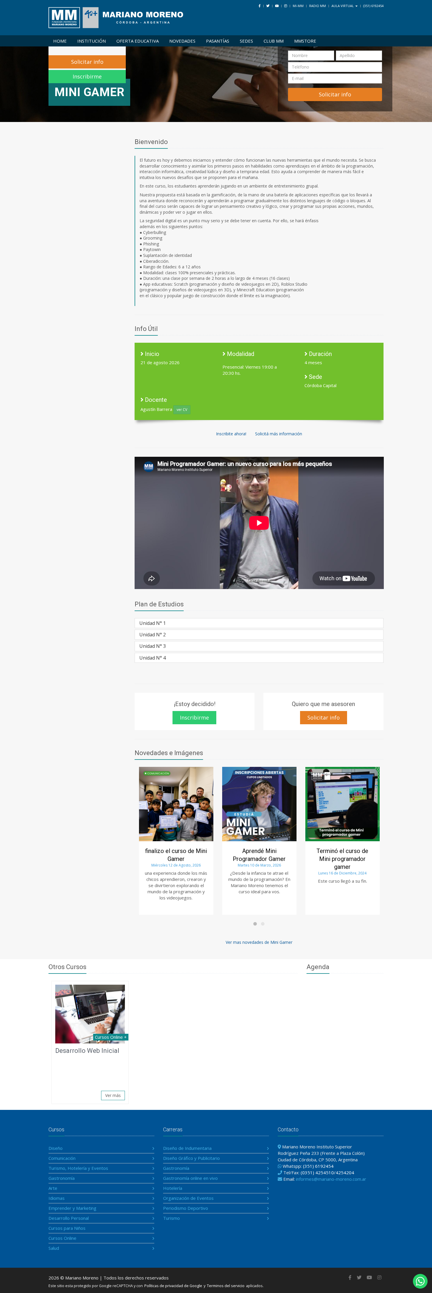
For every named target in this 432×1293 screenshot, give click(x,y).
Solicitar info (87, 61)
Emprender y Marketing (72, 1208)
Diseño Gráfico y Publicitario (191, 1158)
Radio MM (317, 6)
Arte (52, 1188)
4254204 (345, 1172)
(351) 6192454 (373, 6)
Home (60, 41)
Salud (53, 1248)
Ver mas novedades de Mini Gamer (259, 942)
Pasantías (217, 41)
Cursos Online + (111, 1037)
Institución (91, 41)
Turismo (171, 1218)
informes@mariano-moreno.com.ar (331, 1179)
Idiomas (56, 1198)
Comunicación (62, 1158)
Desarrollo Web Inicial (87, 1050)
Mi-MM (298, 6)
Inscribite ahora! (231, 433)
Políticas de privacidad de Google (173, 1285)
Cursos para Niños (67, 1228)
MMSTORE (305, 41)
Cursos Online (62, 1238)
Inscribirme (87, 76)
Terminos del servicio (226, 1285)
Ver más (113, 1095)
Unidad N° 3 (152, 646)
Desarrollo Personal (68, 1218)
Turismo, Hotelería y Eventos (78, 1168)
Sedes (246, 41)
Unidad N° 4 (152, 658)
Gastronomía (61, 1178)
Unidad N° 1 (152, 623)
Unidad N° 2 (152, 634)
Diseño (55, 1148)
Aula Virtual (343, 6)
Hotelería (172, 1188)
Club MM (274, 41)
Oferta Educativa (137, 41)
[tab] (259, 623)
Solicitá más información (278, 433)
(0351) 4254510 (317, 1172)
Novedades (182, 41)
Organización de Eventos (188, 1198)
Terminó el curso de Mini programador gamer (298, 858)
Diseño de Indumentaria (187, 1148)
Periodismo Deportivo (185, 1208)
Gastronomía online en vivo (190, 1178)
